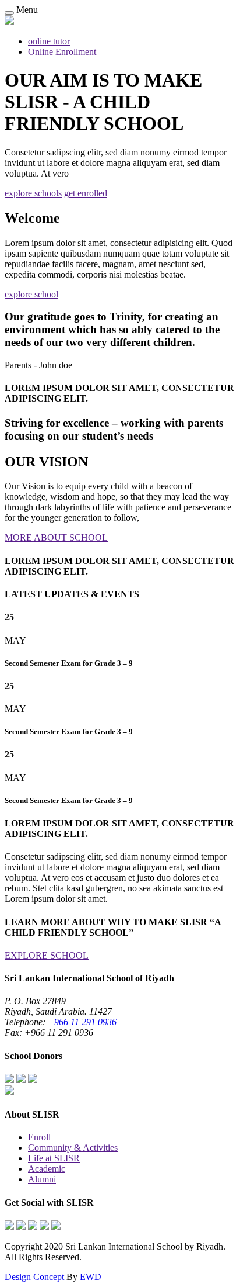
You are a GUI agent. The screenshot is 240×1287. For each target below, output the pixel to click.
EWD (90, 1277)
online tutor (49, 41)
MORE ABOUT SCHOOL (56, 537)
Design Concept (35, 1277)
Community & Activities (73, 1148)
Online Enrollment (62, 52)
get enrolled (85, 193)
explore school (31, 294)
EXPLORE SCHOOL (47, 955)
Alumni (42, 1179)
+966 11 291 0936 (82, 1022)
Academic (46, 1169)
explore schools (33, 193)
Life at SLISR (54, 1158)
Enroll (39, 1137)
